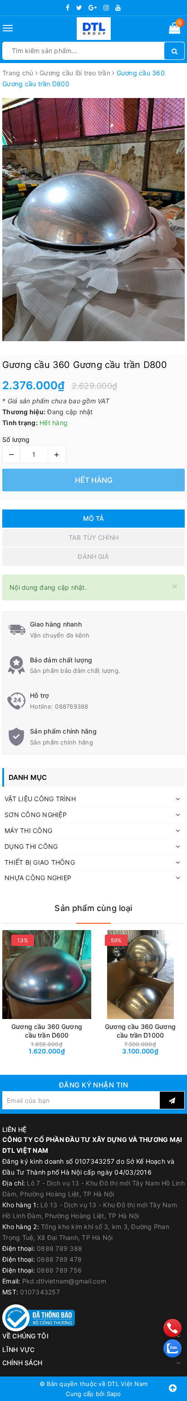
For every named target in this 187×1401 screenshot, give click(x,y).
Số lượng (16, 439)
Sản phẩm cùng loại (93, 908)
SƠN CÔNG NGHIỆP (36, 814)
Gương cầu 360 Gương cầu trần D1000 (140, 1031)
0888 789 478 (59, 1259)
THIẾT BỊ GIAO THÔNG (40, 862)
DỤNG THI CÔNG (31, 846)
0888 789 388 (59, 1248)
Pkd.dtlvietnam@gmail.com (64, 1281)
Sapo (114, 1393)
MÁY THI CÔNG (28, 830)
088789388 (71, 706)
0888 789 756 (59, 1270)
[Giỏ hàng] (174, 30)
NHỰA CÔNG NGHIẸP (38, 878)
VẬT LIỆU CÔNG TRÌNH (40, 799)
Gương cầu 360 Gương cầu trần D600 (46, 1031)
